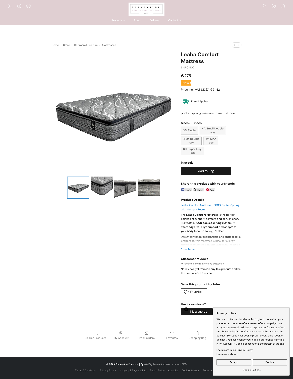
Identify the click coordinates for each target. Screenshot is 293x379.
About (137, 20)
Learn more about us (228, 354)
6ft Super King (192, 150)
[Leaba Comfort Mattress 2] (125, 188)
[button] (146, 9)
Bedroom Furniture (86, 45)
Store (66, 45)
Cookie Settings (190, 370)
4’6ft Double (191, 140)
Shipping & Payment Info (132, 370)
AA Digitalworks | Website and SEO (165, 364)
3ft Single (189, 130)
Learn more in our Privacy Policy (235, 350)
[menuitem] (234, 45)
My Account (121, 338)
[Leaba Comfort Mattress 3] (149, 188)
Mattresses (109, 45)
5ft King (211, 140)
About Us (173, 370)
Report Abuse (210, 370)
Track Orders (147, 338)
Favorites (172, 338)
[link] (252, 368)
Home (55, 45)
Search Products (95, 338)
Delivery (155, 20)
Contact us (175, 20)
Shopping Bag (197, 338)
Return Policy (157, 370)
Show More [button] (187, 249)
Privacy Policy (108, 370)
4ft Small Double (212, 130)
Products (117, 20)
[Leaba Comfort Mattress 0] (78, 188)
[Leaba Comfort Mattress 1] (102, 188)
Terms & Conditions (86, 370)
